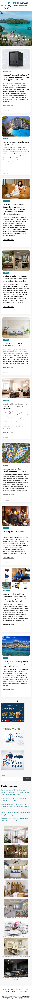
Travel (5, 138)
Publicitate (12, 993)
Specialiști (7, 201)
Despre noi (11, 989)
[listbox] (16, 28)
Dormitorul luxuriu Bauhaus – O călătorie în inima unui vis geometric (15, 406)
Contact (20, 993)
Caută (3, 775)
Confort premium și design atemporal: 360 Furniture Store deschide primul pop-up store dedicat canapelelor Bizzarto (15, 792)
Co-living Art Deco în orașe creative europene (13, 532)
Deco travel (18, 996)
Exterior (25, 989)
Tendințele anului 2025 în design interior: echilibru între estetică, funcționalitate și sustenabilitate (15, 278)
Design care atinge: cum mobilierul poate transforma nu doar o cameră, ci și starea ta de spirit (16, 38)
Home (4, 989)
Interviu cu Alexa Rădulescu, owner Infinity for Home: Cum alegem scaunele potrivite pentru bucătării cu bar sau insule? (15, 597)
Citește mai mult (8, 105)
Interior (6, 272)
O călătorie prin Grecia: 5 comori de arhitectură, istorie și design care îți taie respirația (15, 663)
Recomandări (5, 30)
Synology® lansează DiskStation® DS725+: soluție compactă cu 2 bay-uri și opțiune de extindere (16, 77)
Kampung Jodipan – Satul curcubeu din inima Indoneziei (14, 470)
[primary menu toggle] (2, 5)
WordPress (22, 999)
